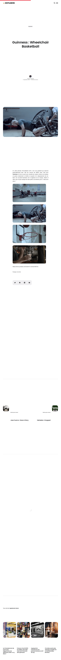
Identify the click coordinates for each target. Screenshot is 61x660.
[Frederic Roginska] (30, 76)
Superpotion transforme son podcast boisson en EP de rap (37, 650)
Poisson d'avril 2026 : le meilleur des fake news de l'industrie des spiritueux (22, 650)
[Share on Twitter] (15, 282)
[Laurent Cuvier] (5, 636)
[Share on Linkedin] (24, 282)
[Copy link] (29, 282)
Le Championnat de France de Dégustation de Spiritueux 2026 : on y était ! (9, 651)
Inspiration (30, 26)
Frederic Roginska (30, 78)
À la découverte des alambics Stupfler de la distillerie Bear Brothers (50, 650)
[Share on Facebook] (19, 282)
